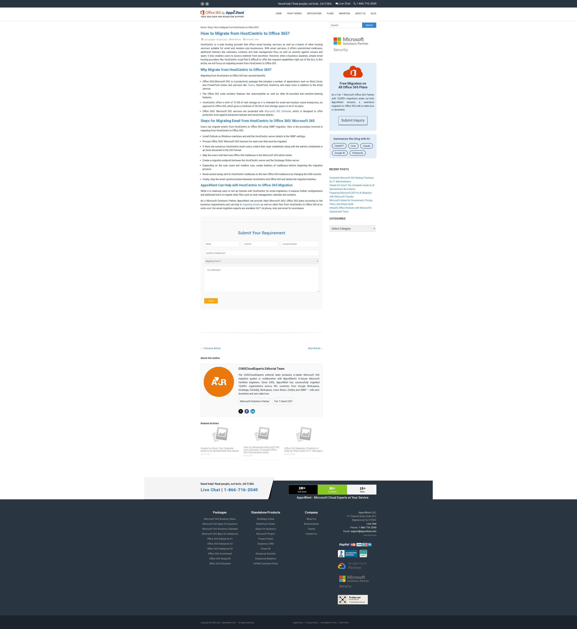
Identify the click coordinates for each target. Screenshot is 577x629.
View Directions (369, 535)
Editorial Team (252, 40)
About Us (360, 13)
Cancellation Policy (328, 622)
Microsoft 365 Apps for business (220, 523)
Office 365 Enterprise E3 (220, 543)
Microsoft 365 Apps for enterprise (220, 533)
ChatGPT (339, 146)
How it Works (294, 13)
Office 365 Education (220, 563)
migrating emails (251, 204)
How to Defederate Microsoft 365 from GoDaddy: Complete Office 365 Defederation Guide (261, 450)
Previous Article (210, 348)
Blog (373, 13)
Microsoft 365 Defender (278, 111)
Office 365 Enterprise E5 (220, 548)
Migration (344, 13)
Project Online (265, 538)
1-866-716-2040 (366, 3)
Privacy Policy (312, 622)
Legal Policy (298, 622)
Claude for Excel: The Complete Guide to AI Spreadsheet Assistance (220, 449)
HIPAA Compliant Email (265, 563)
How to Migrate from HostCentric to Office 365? (245, 33)
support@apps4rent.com (363, 531)
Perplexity (357, 153)
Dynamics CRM (266, 543)
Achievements (311, 523)
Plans (330, 13)
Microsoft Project (265, 533)
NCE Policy (344, 622)
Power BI (265, 548)
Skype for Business (265, 528)
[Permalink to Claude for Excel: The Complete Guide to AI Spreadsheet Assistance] (220, 434)
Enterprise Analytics (265, 558)
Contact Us (311, 533)
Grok (353, 146)
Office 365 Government (220, 553)
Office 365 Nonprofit (219, 558)
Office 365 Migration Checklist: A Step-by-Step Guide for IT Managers (303, 449)
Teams (251, 85)
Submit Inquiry (353, 120)
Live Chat (344, 3)
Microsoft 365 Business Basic (220, 519)
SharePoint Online (265, 523)
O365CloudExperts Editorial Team (261, 368)
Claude (366, 146)
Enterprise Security (266, 553)
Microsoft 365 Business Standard (220, 528)
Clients (311, 528)
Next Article (315, 348)
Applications (314, 13)
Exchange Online (265, 519)
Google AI (340, 153)
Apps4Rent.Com (229, 622)
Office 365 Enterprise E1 (220, 538)
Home (279, 13)
